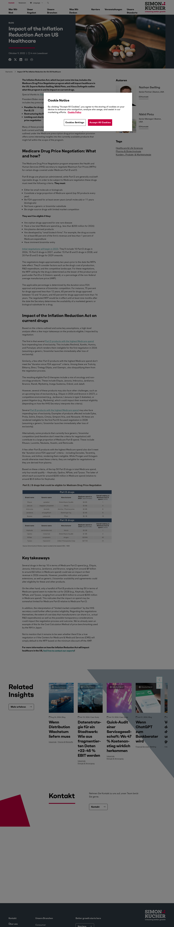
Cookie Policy (74, 112)
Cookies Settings (74, 122)
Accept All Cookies (100, 122)
